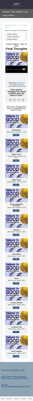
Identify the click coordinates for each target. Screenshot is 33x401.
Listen (16, 135)
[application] (16, 69)
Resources (23, 398)
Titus (19, 83)
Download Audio (20, 86)
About (2, 398)
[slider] (24, 67)
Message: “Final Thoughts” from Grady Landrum (16, 30)
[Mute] (20, 69)
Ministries (9, 398)
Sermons (16, 398)
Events (30, 398)
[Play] (7, 69)
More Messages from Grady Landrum (16, 84)
